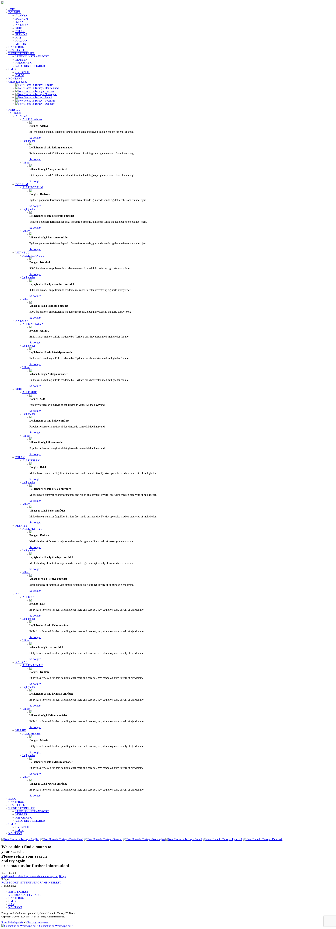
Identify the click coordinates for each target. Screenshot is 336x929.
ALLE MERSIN (31, 733)
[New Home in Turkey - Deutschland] (37, 87)
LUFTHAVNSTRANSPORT (32, 56)
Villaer (26, 162)
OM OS (12, 69)
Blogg (62, 876)
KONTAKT (15, 78)
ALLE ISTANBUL (33, 255)
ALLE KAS (29, 597)
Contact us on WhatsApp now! (56, 925)
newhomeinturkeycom (46, 876)
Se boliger (35, 137)
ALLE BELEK (31, 460)
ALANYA (21, 15)
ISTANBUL (22, 21)
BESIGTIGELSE (18, 50)
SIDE (18, 28)
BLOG (12, 798)
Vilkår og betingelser (37, 922)
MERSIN (20, 43)
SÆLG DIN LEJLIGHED (30, 65)
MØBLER (21, 59)
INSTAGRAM (37, 882)
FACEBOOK (9, 882)
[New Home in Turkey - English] (34, 84)
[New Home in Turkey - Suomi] (33, 97)
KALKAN (21, 40)
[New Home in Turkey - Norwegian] (36, 94)
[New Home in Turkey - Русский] (35, 100)
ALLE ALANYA (32, 119)
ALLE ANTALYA (32, 323)
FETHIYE (21, 34)
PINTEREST (53, 882)
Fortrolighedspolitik (12, 922)
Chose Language (17, 81)
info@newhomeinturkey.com (17, 876)
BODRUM (21, 18)
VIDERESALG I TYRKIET (24, 894)
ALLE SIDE (29, 392)
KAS (18, 37)
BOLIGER (14, 12)
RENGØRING (23, 62)
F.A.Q (11, 904)
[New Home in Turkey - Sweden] (34, 91)
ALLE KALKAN (32, 665)
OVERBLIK (22, 72)
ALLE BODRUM (32, 187)
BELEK (20, 31)
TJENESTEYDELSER (21, 53)
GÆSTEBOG (16, 47)
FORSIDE (14, 9)
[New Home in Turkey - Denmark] (35, 103)
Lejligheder (28, 140)
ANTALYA (22, 24)
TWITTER (23, 882)
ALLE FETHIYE (32, 528)
